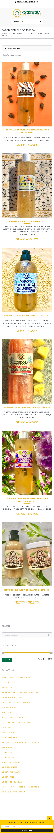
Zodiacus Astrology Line (14, 792)
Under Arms (29, 501)
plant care (7, 747)
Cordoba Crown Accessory (16, 702)
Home (14, 33)
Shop (20, 33)
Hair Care (29, 133)
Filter (7, 659)
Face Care (45, 407)
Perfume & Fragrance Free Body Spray (21, 742)
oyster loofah (9, 737)
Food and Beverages (12, 717)
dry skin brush (9, 707)
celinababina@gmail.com (28, 2)
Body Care (11, 130)
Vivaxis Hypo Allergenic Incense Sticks (20, 787)
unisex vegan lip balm (12, 782)
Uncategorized (9, 767)
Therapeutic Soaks (11, 762)
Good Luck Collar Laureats (16, 722)
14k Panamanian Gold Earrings (17, 678)
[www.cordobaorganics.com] (27, 13)
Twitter (26, 5)
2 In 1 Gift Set (8, 683)
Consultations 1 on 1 (12, 697)
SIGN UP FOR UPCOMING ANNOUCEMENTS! (27, 822)
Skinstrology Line (11, 757)
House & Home (9, 732)
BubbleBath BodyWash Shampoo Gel (27, 221)
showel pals (8, 752)
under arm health (11, 772)
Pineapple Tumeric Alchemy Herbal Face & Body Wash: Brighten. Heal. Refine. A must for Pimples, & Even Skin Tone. (27, 415)
